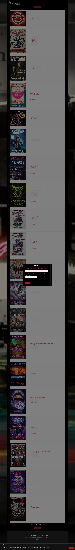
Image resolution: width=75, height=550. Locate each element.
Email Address (27, 269)
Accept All (71, 548)
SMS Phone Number (28, 275)
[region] (37, 546)
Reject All (65, 548)
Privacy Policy (26, 280)
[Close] (74, 544)
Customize (60, 548)
